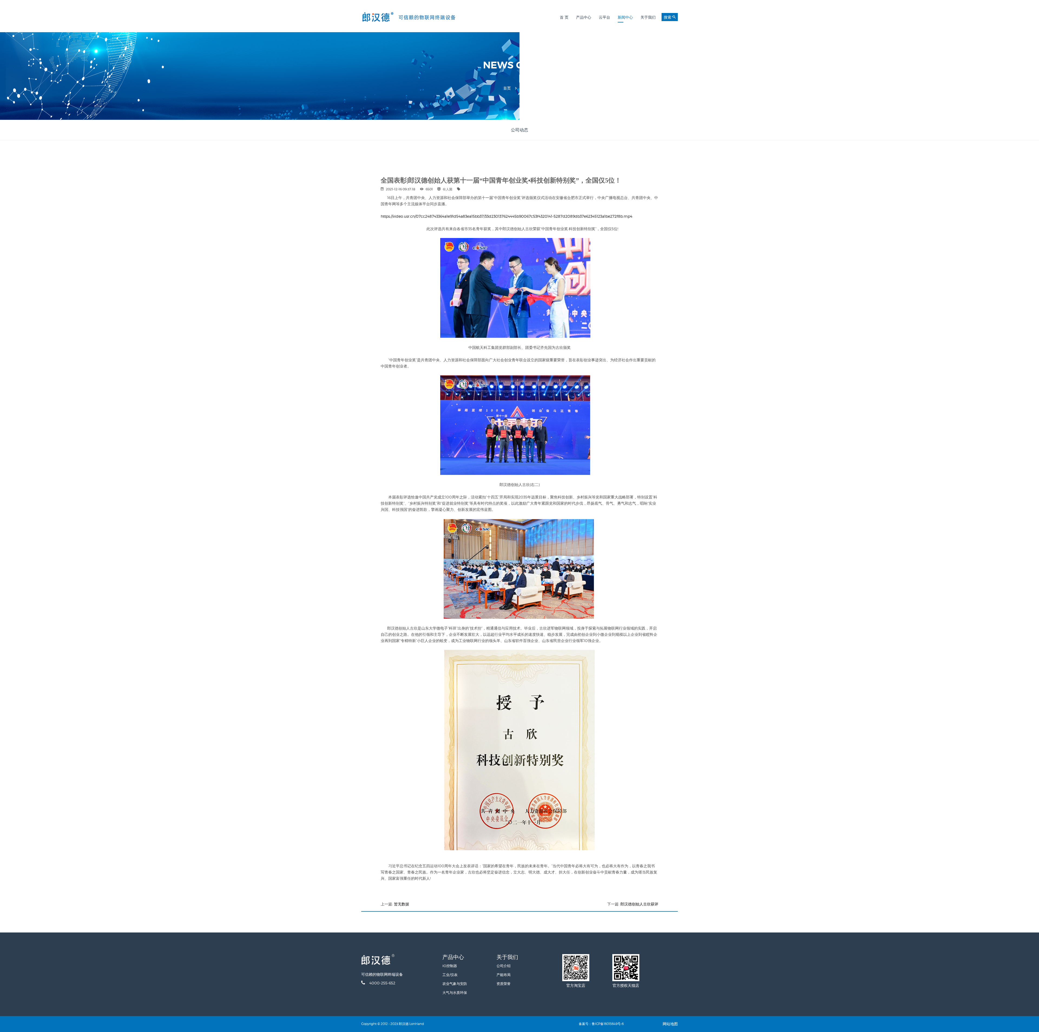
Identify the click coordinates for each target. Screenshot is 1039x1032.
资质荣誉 (504, 983)
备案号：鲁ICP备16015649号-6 (601, 1024)
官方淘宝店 (575, 985)
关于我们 (648, 17)
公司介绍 (504, 966)
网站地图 (670, 1023)
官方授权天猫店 (626, 985)
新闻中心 (625, 17)
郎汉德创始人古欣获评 (639, 904)
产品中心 (583, 17)
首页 (507, 88)
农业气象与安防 (454, 983)
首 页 (564, 17)
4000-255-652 (382, 983)
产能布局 (504, 975)
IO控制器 (449, 966)
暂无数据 (401, 904)
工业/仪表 (450, 975)
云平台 (604, 17)
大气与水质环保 (454, 992)
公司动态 (519, 130)
